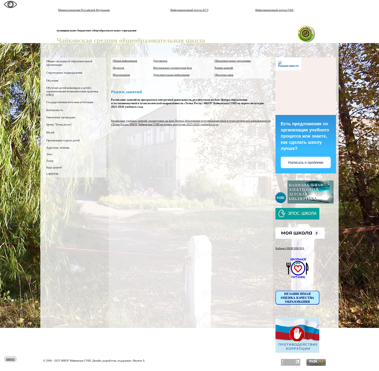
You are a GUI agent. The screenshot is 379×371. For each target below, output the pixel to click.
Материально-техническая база (172, 67)
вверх (10, 359)
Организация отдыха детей (63, 140)
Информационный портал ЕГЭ (189, 10)
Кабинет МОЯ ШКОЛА (289, 248)
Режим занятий (224, 67)
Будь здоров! (54, 167)
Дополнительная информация (171, 74)
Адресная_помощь (58, 147)
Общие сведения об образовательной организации (69, 63)
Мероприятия (121, 74)
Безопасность (54, 110)
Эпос (49, 154)
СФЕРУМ (52, 174)
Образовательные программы (233, 60)
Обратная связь (224, 74)
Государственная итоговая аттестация (69, 102)
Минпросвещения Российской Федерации (84, 10)
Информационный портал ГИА (274, 10)
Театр (50, 160)
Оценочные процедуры (60, 117)
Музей (50, 132)
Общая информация (125, 60)
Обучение (52, 80)
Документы (160, 60)
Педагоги (118, 67)
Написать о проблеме (306, 162)
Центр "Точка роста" (59, 124)
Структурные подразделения (64, 72)
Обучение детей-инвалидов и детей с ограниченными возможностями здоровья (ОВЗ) (72, 91)
